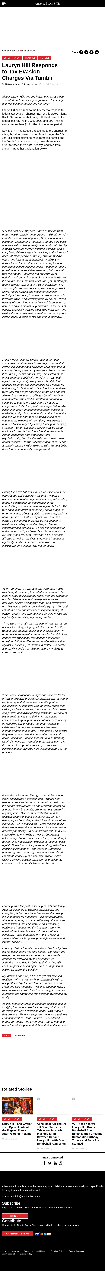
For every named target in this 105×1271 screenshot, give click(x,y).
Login (4, 1251)
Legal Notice (40, 1251)
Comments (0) (10, 1139)
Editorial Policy (26, 1254)
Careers (27, 1251)
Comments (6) (56, 84)
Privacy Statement (76, 1251)
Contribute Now (17, 1233)
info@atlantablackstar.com (29, 1196)
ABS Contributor (12, 84)
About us (15, 1251)
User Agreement (8, 1254)
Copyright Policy (57, 1251)
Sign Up (15, 1216)
